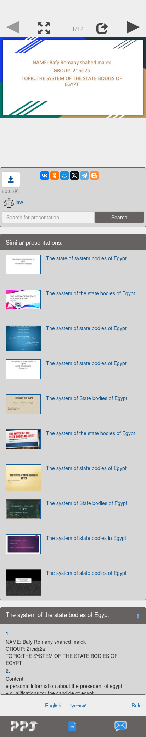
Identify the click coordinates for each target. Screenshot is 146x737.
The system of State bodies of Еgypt (86, 502)
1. (8, 633)
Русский (77, 705)
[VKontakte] (44, 175)
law (19, 202)
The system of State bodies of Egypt (86, 398)
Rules (137, 705)
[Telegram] (84, 175)
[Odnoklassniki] (54, 175)
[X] (74, 175)
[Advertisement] (73, 9)
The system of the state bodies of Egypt (90, 293)
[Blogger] (94, 175)
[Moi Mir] (64, 175)
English (53, 705)
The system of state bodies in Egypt (86, 537)
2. (8, 670)
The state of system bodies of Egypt (86, 258)
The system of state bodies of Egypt (86, 328)
